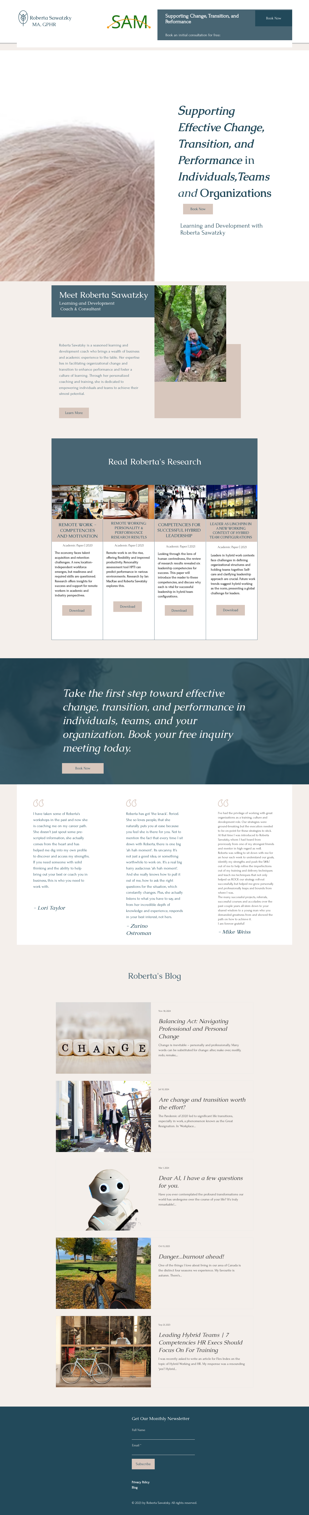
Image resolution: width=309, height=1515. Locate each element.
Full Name (138, 1430)
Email (135, 1445)
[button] (77, 610)
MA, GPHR (44, 24)
